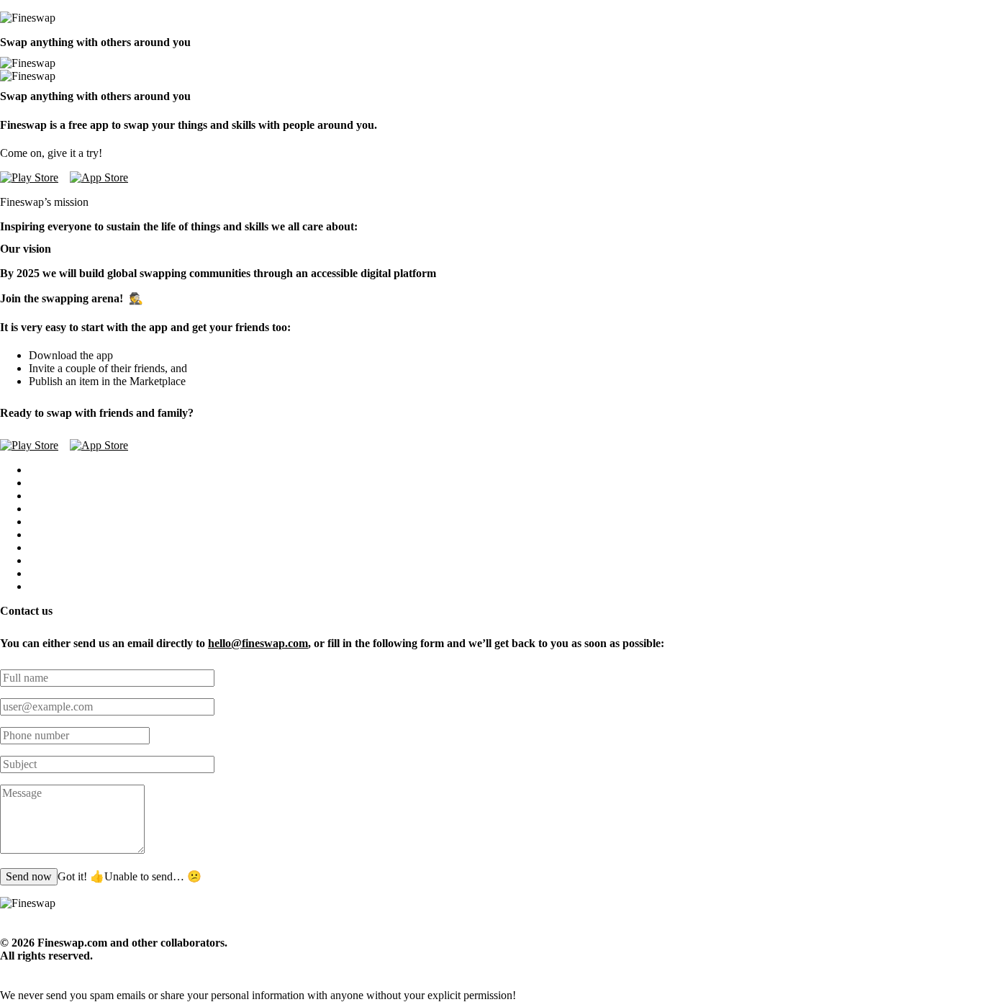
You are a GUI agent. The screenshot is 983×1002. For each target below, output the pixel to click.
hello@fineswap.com (258, 643)
